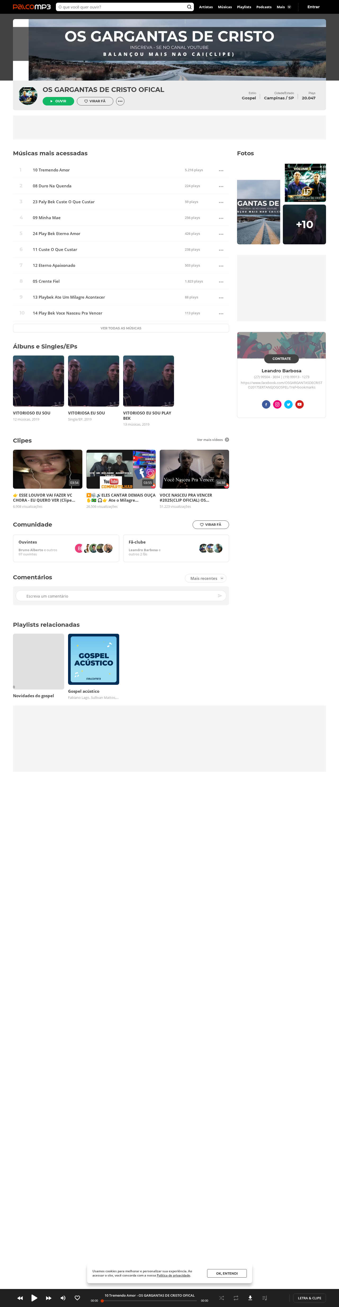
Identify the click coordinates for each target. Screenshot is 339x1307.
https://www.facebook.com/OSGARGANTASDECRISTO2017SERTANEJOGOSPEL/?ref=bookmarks (281, 385)
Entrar (313, 7)
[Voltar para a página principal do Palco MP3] (33, 7)
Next (49, 1298)
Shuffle (222, 1298)
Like (77, 1298)
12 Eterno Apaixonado (54, 265)
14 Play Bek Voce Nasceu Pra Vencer (67, 313)
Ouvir (60, 101)
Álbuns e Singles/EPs (45, 346)
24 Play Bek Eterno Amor (56, 233)
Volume (63, 1298)
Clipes (22, 440)
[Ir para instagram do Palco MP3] (277, 405)
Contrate (282, 359)
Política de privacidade (173, 1275)
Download (250, 1298)
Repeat (236, 1298)
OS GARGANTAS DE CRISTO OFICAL (103, 90)
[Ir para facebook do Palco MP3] (266, 405)
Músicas (225, 7)
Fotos (245, 153)
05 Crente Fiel (46, 281)
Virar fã (97, 101)
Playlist (264, 1298)
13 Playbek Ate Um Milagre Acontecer (69, 297)
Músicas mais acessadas (50, 153)
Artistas (206, 7)
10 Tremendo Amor (51, 170)
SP (291, 97)
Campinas (274, 97)
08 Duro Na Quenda (52, 185)
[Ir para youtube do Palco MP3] (299, 405)
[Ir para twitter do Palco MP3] (288, 405)
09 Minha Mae (47, 217)
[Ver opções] (120, 101)
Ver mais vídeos (210, 439)
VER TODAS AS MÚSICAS (121, 328)
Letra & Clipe (309, 1298)
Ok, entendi (227, 1273)
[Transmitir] (279, 1298)
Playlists (244, 7)
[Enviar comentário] (220, 596)
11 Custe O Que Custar (55, 249)
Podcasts (263, 7)
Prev (20, 1298)
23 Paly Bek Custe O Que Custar (64, 201)
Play (34, 1298)
